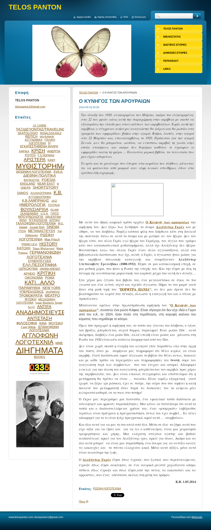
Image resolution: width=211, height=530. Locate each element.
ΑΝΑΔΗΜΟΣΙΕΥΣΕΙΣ (43, 312)
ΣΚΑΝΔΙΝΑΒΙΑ (29, 213)
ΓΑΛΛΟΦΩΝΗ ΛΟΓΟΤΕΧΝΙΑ (36, 223)
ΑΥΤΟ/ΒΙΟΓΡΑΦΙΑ (39, 197)
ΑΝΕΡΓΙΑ (53, 151)
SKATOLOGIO (28, 133)
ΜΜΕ (59, 343)
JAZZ (54, 200)
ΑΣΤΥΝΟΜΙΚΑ (33, 139)
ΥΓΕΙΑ (22, 231)
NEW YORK (51, 288)
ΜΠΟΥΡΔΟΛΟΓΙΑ (30, 216)
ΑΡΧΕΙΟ (29, 273)
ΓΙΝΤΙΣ (55, 213)
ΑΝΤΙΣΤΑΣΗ (39, 318)
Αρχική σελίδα (84, 17)
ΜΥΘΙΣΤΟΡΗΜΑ (41, 166)
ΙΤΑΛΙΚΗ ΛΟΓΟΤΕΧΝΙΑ (42, 141)
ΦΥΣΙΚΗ (30, 299)
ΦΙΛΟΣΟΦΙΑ (26, 323)
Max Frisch (52, 239)
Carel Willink (28, 327)
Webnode (196, 517)
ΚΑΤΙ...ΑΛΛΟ (40, 282)
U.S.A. (45, 213)
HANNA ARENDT (50, 268)
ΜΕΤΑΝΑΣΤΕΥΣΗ (41, 231)
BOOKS (39, 357)
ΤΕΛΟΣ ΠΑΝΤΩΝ (88, 92)
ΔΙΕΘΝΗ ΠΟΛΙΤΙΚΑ (39, 175)
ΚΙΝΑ (43, 323)
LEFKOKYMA (28, 268)
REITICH (31, 136)
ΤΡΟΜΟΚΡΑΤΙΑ (31, 295)
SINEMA (53, 227)
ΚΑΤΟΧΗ (23, 248)
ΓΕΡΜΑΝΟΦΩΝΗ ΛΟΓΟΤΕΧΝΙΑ (44, 254)
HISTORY (48, 244)
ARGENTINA (53, 216)
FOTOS (30, 155)
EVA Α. (58, 171)
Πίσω (82, 501)
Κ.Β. (58, 192)
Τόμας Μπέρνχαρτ (43, 248)
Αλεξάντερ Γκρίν (170, 226)
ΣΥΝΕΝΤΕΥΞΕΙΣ (39, 261)
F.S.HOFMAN (46, 155)
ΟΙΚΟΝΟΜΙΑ (34, 277)
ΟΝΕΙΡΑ (26, 187)
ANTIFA (44, 306)
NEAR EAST (46, 183)
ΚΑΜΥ (51, 160)
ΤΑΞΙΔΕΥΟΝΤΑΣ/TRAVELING (40, 129)
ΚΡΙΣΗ (38, 150)
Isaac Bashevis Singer (48, 302)
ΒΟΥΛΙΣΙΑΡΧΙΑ (34, 209)
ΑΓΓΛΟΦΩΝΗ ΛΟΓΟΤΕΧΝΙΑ (36, 338)
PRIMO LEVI (29, 244)
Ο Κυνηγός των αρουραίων (167, 222)
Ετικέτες (85, 489)
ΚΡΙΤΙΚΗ (46, 273)
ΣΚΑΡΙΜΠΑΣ (53, 291)
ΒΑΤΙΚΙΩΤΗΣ (32, 180)
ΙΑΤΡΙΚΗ (54, 220)
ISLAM (54, 209)
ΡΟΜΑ (49, 277)
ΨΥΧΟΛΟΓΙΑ (38, 220)
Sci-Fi (31, 307)
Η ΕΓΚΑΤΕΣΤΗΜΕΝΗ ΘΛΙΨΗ (39, 144)
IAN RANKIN (47, 136)
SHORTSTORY (46, 187)
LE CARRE (39, 125)
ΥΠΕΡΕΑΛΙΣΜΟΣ (31, 291)
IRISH (23, 220)
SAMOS (22, 193)
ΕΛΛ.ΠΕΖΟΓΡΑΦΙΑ (40, 265)
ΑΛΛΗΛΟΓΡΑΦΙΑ (41, 193)
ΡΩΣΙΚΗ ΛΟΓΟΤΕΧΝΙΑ (107, 488)
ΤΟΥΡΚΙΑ (54, 205)
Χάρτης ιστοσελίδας (107, 17)
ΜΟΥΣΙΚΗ (56, 323)
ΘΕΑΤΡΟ (52, 295)
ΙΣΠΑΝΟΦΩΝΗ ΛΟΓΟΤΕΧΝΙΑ (44, 328)
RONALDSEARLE (51, 133)
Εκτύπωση (140, 17)
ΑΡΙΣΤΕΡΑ (35, 159)
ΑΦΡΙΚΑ (24, 151)
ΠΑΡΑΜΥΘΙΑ (29, 288)
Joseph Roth (37, 227)
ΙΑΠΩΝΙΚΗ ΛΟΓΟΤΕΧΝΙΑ (33, 171)
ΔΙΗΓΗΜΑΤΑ (39, 350)
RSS (125, 17)
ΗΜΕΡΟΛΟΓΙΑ (32, 205)
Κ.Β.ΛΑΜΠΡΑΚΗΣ (35, 200)
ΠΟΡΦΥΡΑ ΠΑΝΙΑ (134, 289)
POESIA (48, 180)
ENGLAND (27, 183)
